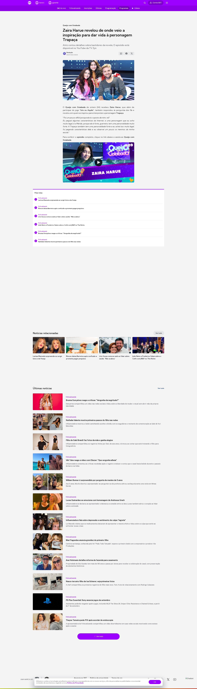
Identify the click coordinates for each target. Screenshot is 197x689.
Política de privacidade (99, 678)
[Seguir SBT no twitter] (168, 679)
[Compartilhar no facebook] (126, 53)
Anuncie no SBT (80, 678)
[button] (49, 351)
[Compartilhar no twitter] (131, 53)
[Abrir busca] (145, 3)
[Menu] (167, 3)
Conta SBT (157, 3)
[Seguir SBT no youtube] (174, 679)
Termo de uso (117, 678)
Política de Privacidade (75, 683)
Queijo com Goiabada (71, 25)
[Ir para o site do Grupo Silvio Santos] (31, 679)
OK (155, 682)
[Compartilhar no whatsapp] (121, 53)
